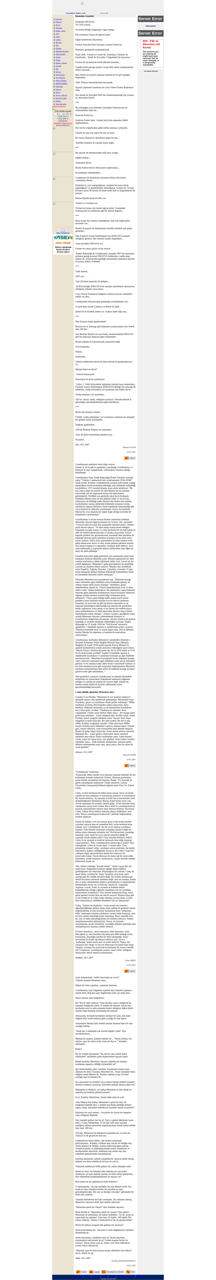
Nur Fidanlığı (60, 78)
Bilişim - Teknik (61, 63)
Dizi (57, 45)
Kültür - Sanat (60, 31)
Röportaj (59, 42)
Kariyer (58, 72)
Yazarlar (58, 48)
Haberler (59, 22)
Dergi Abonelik (61, 104)
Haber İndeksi (60, 54)
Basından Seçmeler (62, 51)
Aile (57, 69)
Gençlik (58, 66)
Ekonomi (59, 28)
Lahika (58, 39)
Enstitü (58, 57)
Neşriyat (58, 89)
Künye (58, 92)
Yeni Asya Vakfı (61, 98)
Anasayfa (59, 19)
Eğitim (58, 60)
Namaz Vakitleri (61, 80)
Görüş (58, 37)
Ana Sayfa (77, 1276)
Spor (57, 34)
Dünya (58, 25)
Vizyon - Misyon (61, 95)
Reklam (58, 101)
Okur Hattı (59, 86)
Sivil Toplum (60, 75)
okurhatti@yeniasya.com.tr (63, 123)
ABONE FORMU (61, 83)
